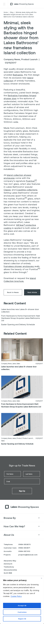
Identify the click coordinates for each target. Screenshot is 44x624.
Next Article (32, 292)
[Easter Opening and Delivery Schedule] (22, 424)
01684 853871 (24, 548)
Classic (7, 189)
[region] (22, 600)
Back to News (13, 292)
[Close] (41, 578)
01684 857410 (24, 551)
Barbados (18, 74)
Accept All (22, 605)
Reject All (22, 619)
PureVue (31, 181)
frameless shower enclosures (19, 266)
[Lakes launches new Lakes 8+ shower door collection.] (22, 349)
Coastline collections (26, 189)
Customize (22, 612)
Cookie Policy (16, 596)
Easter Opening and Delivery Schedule (17, 444)
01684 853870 (24, 544)
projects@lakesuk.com (27, 555)
